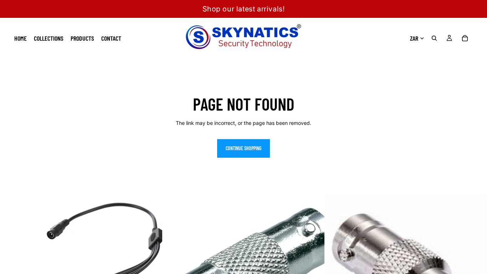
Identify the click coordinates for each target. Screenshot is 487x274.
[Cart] (465, 38)
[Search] (434, 38)
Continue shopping (243, 148)
